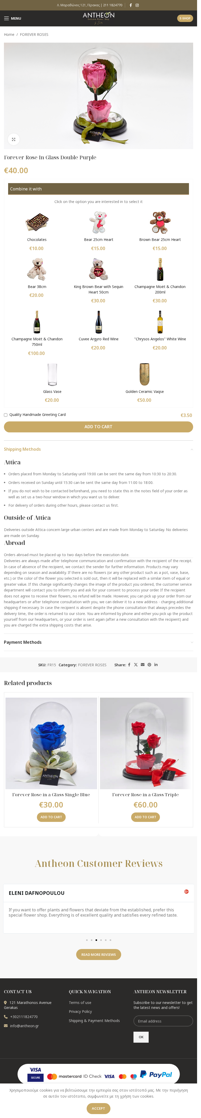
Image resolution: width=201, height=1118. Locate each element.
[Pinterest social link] (149, 664)
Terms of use (80, 1002)
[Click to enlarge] (14, 139)
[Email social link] (142, 664)
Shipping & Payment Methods (94, 1020)
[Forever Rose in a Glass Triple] (146, 743)
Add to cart (99, 427)
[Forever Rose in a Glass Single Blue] (51, 743)
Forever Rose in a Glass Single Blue (51, 795)
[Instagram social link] (137, 5)
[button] (51, 817)
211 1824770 (112, 5)
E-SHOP (185, 18)
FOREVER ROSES (34, 34)
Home (9, 34)
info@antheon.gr (24, 1025)
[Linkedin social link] (156, 664)
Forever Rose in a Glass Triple (145, 795)
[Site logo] (98, 17)
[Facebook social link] (131, 5)
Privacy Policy (80, 1011)
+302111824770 (24, 1016)
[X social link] (135, 664)
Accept (98, 1108)
